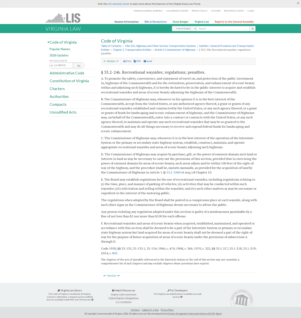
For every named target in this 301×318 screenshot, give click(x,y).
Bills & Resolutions (156, 21)
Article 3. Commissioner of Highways (175, 49)
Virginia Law (201, 21)
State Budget (180, 21)
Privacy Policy (200, 11)
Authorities (59, 96)
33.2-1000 (173, 172)
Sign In (219, 313)
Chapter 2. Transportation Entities (132, 49)
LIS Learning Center (118, 3)
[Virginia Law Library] (92, 299)
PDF (138, 61)
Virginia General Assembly (148, 11)
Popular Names (59, 49)
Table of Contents (111, 45)
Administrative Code (67, 73)
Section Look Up (58, 61)
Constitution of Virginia (69, 80)
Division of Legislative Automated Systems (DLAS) (191, 313)
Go (78, 65)
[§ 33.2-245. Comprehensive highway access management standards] (105, 61)
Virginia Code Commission (123, 294)
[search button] (253, 28)
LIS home (216, 11)
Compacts (58, 104)
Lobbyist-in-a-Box (150, 310)
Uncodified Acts (63, 112)
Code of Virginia (63, 42)
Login (251, 11)
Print (128, 61)
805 (114, 253)
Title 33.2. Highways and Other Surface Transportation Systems (160, 45)
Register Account (234, 11)
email (149, 61)
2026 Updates (58, 55)
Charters (57, 88)
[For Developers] (181, 297)
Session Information (126, 21)
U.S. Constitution (124, 302)
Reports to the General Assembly (234, 21)
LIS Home (135, 310)
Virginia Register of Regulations (124, 298)
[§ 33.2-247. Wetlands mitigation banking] (117, 61)
